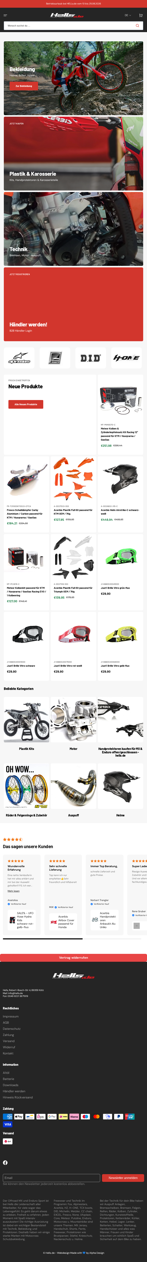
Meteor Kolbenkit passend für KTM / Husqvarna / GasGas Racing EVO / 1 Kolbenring (26, 591)
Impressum (11, 1016)
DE (126, 15)
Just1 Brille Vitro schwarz (21, 665)
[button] (5, 15)
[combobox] (73, 25)
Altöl (6, 1073)
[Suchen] (138, 25)
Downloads (10, 1085)
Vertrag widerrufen (73, 958)
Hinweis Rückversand (18, 1097)
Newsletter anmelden (123, 1178)
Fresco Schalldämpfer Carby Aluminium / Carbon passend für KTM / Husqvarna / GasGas (24, 513)
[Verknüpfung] (73, 78)
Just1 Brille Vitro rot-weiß (68, 665)
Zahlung (8, 1035)
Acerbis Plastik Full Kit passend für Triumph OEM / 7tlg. (73, 589)
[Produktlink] (120, 415)
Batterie (8, 1079)
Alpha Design (96, 1253)
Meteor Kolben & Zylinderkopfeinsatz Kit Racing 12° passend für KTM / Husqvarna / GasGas (119, 434)
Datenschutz (11, 1029)
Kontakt (8, 1053)
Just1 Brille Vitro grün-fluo (115, 587)
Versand (9, 1041)
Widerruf (9, 1047)
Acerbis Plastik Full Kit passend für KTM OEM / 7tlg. (73, 511)
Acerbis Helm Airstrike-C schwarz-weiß (120, 511)
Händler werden (14, 1091)
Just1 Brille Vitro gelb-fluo (115, 665)
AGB (6, 1023)
